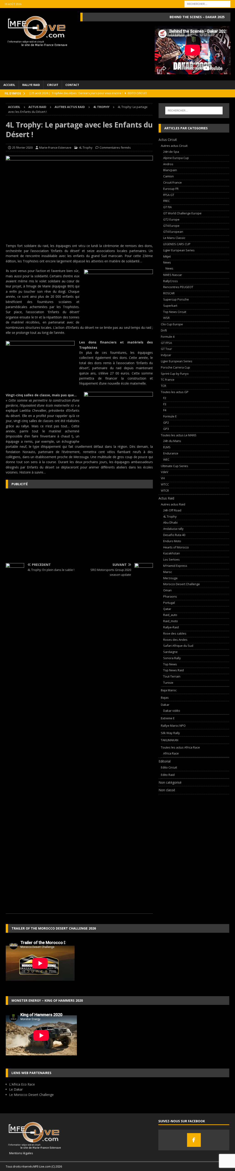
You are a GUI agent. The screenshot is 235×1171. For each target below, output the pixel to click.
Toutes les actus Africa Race (180, 747)
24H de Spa (171, 152)
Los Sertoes (171, 559)
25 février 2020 (22, 147)
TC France (167, 379)
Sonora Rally (172, 658)
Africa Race (171, 753)
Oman (167, 590)
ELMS (167, 447)
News (167, 262)
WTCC (165, 484)
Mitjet (167, 256)
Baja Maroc (168, 690)
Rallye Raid (31, 85)
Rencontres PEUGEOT (178, 287)
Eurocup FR (171, 189)
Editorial (165, 761)
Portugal (169, 603)
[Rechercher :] (207, 3)
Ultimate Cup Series (174, 466)
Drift (164, 330)
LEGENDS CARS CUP (176, 244)
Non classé (167, 790)
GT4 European (173, 232)
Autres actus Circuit (174, 146)
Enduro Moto (172, 541)
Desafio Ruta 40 (174, 535)
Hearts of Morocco (176, 547)
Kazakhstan (171, 553)
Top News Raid (173, 670)
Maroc (167, 572)
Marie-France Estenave (55, 147)
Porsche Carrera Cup (175, 367)
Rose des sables (174, 633)
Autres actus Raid (70, 107)
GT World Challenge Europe (182, 213)
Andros (168, 164)
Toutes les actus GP (174, 392)
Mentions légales (19, 1153)
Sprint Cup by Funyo (175, 373)
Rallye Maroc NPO (173, 725)
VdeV (164, 472)
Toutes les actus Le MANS (178, 435)
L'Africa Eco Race (22, 1084)
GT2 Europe (171, 219)
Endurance (170, 453)
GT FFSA (166, 343)
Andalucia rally (173, 529)
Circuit (52, 85)
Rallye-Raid (171, 627)
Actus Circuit (168, 139)
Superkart (170, 305)
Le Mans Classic (174, 238)
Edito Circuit (169, 767)
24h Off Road (172, 510)
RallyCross (170, 281)
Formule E (170, 416)
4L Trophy (85, 147)
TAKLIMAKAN (169, 740)
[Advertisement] (79, 525)
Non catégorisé (170, 782)
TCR (163, 386)
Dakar (165, 705)
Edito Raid (168, 775)
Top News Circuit (174, 312)
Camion (168, 176)
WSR (166, 318)
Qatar (167, 609)
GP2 (166, 422)
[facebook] (194, 1140)
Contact (72, 85)
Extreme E (168, 718)
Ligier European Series (179, 250)
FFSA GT (168, 195)
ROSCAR (169, 293)
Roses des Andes (175, 640)
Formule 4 (167, 337)
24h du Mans (172, 441)
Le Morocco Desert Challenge (31, 1094)
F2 (164, 398)
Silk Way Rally (170, 733)
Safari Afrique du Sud (178, 646)
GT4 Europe (171, 226)
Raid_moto (170, 621)
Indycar (166, 355)
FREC (166, 201)
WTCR (165, 490)
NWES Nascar (172, 275)
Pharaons (170, 596)
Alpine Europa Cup (176, 158)
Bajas (165, 697)
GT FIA (167, 207)
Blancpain (170, 170)
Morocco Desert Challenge (181, 584)
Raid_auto (170, 615)
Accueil (9, 85)
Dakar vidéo (171, 711)
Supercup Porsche (176, 299)
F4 (164, 410)
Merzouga (170, 578)
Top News (170, 664)
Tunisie (168, 682)
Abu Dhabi (170, 522)
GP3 (166, 429)
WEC (166, 459)
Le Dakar (16, 1089)
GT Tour (166, 349)
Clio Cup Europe (172, 324)
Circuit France (172, 182)
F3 (164, 404)
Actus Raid (37, 107)
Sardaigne (170, 652)
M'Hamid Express (175, 566)
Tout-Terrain (171, 676)
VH (163, 478)
